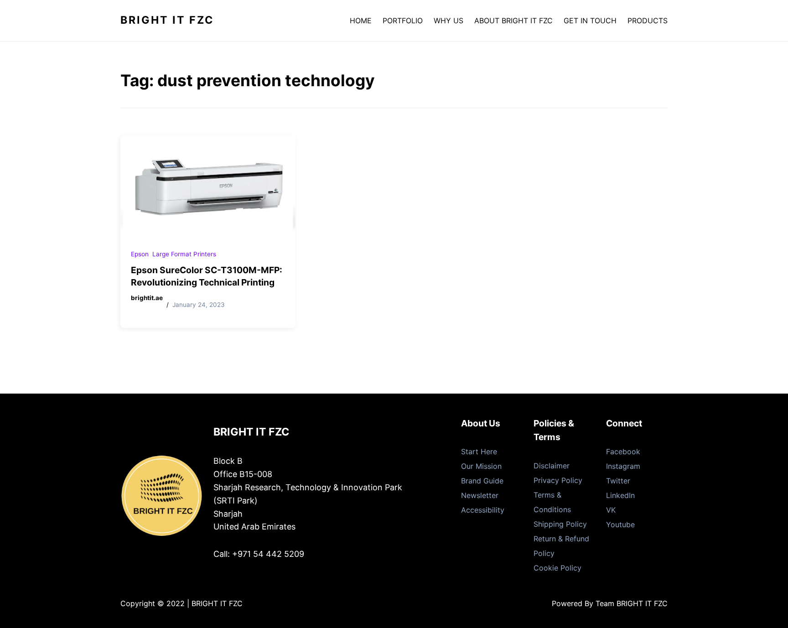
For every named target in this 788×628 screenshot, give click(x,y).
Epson (140, 254)
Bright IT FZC (167, 20)
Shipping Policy (560, 524)
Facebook (623, 451)
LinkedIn (620, 495)
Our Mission (481, 466)
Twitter (618, 480)
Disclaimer (552, 465)
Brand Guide (482, 480)
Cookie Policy (557, 567)
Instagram (623, 466)
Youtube (620, 524)
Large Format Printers (184, 254)
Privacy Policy (558, 480)
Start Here (479, 451)
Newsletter (479, 495)
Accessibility (482, 509)
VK (611, 509)
